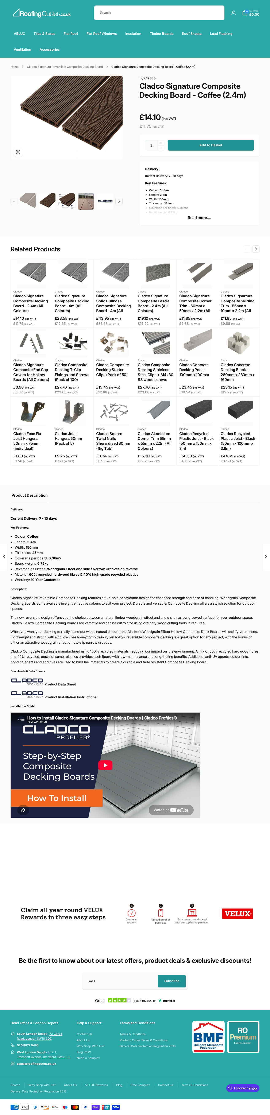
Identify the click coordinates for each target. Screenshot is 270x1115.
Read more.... (199, 217)
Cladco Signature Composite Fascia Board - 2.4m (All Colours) (153, 303)
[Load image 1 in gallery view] (28, 201)
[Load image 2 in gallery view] (47, 201)
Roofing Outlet (231, 1106)
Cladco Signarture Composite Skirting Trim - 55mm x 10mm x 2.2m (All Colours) (238, 306)
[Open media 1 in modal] (67, 118)
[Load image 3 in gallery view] (66, 201)
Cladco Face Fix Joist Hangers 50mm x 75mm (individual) (27, 441)
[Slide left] (14, 201)
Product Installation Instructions (71, 697)
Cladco (147, 78)
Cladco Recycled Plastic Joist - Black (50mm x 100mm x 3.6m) (238, 441)
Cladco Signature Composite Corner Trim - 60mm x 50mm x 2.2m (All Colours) (195, 306)
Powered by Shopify (249, 1106)
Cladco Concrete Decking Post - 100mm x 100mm (194, 370)
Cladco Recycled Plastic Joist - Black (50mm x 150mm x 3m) (196, 441)
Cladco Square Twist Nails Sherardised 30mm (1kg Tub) (113, 441)
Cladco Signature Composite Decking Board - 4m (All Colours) (72, 303)
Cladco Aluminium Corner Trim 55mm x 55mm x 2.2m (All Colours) (154, 441)
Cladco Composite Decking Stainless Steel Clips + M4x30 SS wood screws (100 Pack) (155, 375)
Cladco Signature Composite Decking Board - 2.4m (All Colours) (30, 303)
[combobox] (159, 12)
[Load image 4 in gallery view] (86, 201)
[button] (250, 13)
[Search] (217, 13)
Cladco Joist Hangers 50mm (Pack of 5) (68, 438)
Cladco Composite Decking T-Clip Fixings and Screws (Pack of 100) (72, 372)
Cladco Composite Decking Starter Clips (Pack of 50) (112, 370)
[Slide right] (119, 201)
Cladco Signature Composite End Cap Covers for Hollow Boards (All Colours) (31, 372)
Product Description (30, 495)
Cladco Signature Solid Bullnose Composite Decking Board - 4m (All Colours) (113, 306)
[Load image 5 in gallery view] (105, 201)
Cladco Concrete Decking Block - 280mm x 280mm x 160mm (238, 372)
